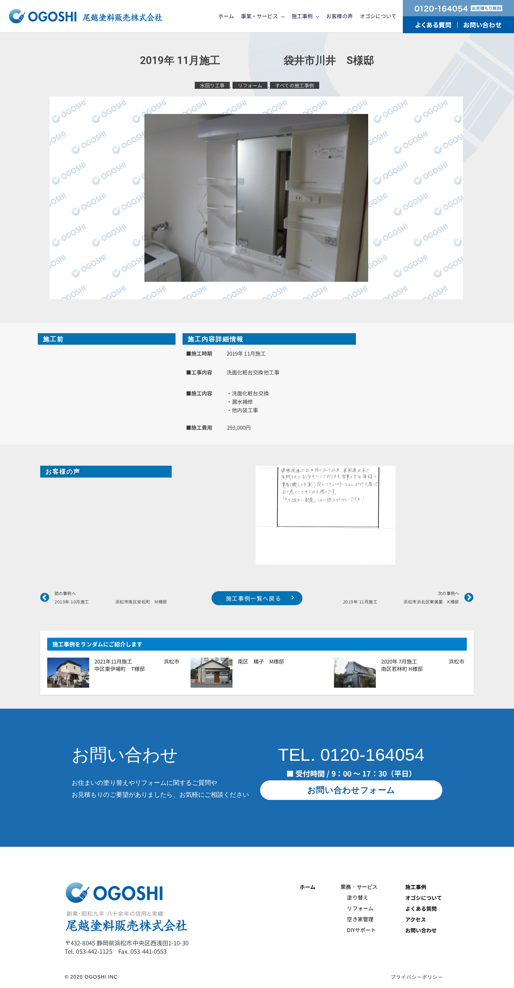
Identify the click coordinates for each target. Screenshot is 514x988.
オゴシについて (424, 897)
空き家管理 (357, 919)
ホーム (307, 886)
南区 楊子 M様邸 (261, 661)
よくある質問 (421, 908)
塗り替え (355, 897)
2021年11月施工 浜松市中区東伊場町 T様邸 (136, 665)
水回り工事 (212, 85)
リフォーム (250, 85)
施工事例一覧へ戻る (253, 598)
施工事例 (415, 886)
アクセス (415, 919)
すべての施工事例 (294, 85)
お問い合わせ (421, 930)
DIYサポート (358, 929)
